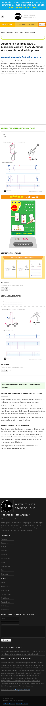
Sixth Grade (5, 610)
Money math (5, 566)
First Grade (5, 590)
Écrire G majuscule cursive (27, 32)
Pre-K (3, 583)
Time (3, 562)
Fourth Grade (5, 602)
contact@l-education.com (21, 690)
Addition (4, 539)
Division (4, 551)
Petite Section (7, 24)
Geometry (4, 574)
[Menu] (2, 16)
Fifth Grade (5, 606)
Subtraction (5, 543)
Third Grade (5, 598)
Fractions (4, 555)
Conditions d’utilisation (9, 703)
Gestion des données (22, 703)
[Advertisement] (23, 99)
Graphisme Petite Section (26, 24)
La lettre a (5, 283)
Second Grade (6, 594)
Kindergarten (5, 586)
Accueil (3, 32)
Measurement (5, 558)
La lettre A (5, 364)
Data (2, 570)
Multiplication (5, 547)
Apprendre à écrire (12, 32)
